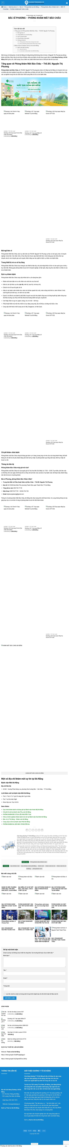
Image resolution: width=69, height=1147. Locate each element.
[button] (2, 2)
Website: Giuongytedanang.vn (11, 1104)
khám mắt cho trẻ (50, 866)
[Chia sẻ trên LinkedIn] (42, 830)
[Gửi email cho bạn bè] (36, 830)
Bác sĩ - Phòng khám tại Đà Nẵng (29, 7)
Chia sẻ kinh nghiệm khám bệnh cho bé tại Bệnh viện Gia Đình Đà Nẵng (25, 817)
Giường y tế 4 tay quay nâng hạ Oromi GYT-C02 (54, 241)
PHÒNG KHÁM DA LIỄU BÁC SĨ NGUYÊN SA (16, 824)
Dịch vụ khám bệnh (22, 36)
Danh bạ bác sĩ (13, 7)
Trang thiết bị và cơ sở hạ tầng (25, 34)
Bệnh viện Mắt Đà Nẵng (23, 47)
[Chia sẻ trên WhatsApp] (26, 830)
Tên (5, 970)
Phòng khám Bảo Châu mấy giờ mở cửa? (29, 42)
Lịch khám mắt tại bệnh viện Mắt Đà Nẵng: (29, 50)
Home (5, 7)
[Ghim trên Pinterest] (39, 830)
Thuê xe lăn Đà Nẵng (13, 1052)
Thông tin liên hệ (21, 40)
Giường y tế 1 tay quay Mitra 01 (33, 133)
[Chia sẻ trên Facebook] (30, 830)
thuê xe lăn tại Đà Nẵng (36, 1120)
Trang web (6, 986)
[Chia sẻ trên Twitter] (33, 830)
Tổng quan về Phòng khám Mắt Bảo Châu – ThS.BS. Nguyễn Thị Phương (34, 31)
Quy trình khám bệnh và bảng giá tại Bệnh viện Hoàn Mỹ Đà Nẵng (23, 809)
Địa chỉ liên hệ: (23, 49)
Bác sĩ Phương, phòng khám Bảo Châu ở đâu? (30, 43)
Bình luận (6, 955)
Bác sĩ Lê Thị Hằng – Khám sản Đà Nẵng (15, 819)
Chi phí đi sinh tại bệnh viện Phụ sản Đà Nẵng (17, 812)
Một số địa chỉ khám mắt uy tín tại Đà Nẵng (27, 45)
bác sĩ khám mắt (15, 866)
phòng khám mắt (37, 868)
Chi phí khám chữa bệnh (23, 38)
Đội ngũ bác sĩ (21, 32)
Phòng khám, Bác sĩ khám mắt (50, 7)
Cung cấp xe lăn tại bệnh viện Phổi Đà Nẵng (16, 822)
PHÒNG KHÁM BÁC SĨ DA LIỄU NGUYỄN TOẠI (17, 814)
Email (5, 978)
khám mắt (41, 866)
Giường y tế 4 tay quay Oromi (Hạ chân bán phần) (13, 133)
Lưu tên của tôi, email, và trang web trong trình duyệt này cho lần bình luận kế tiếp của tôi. (32, 994)
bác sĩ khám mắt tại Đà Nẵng (28, 866)
